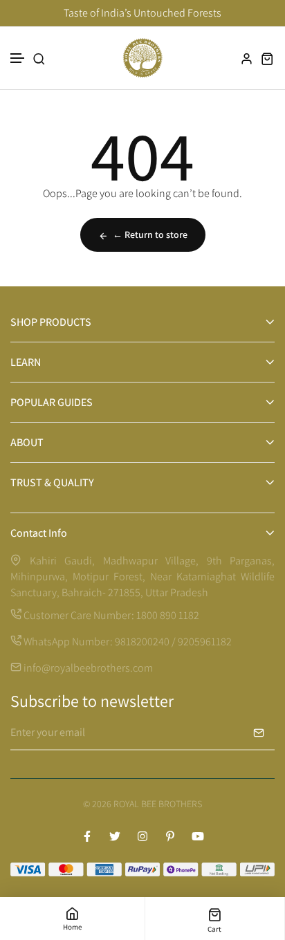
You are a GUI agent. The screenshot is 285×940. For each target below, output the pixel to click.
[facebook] (87, 836)
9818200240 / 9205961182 (173, 641)
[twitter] (115, 836)
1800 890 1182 (167, 615)
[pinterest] (170, 836)
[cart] (268, 58)
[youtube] (198, 836)
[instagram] (142, 836)
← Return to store (150, 234)
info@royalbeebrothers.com (87, 668)
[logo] (142, 58)
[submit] (259, 732)
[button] (18, 58)
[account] (247, 58)
